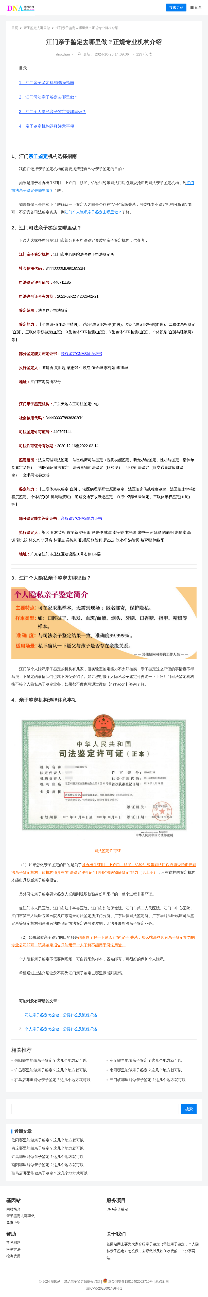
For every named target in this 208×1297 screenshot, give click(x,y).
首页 (14, 28)
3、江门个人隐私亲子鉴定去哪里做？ (52, 112)
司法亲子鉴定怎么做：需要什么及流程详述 (61, 1015)
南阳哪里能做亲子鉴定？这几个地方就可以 (146, 1070)
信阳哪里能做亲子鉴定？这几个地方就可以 (50, 1060)
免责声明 (13, 1222)
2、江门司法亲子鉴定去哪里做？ (48, 97)
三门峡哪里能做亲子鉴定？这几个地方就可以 (148, 1079)
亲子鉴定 (38, 156)
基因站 (56, 1282)
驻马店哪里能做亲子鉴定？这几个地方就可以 (52, 1079)
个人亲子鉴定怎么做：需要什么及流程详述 (61, 1029)
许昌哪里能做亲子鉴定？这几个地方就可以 (50, 1070)
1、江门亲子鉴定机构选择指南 (46, 82)
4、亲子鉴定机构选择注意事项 (46, 126)
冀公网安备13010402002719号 (130, 1282)
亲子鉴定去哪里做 (37, 28)
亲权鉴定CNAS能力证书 (81, 353)
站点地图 (162, 1282)
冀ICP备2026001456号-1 (104, 1288)
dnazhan (63, 54)
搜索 (189, 1109)
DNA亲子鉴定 (117, 1209)
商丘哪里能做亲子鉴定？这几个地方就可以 (146, 1060)
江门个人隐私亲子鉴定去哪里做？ (93, 212)
